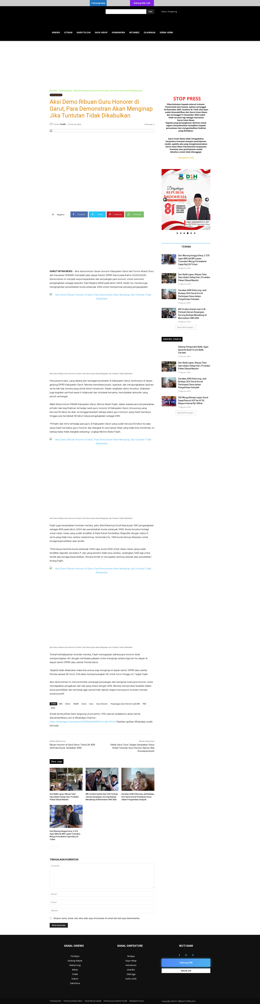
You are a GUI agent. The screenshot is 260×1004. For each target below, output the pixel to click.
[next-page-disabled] (56, 847)
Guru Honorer (102, 704)
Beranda (53, 90)
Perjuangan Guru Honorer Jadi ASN (125, 704)
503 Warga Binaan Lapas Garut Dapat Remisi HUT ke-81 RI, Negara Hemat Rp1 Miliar (193, 400)
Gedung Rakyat (65, 90)
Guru (91, 704)
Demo (67, 704)
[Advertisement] (130, 63)
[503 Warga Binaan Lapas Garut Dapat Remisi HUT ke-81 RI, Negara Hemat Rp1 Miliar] (169, 401)
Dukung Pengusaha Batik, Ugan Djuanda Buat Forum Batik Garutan (193, 350)
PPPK (53, 708)
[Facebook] (179, 955)
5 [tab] (191, 233)
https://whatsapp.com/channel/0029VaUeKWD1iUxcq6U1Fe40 (82, 721)
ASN (60, 704)
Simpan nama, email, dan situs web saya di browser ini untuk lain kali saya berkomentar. (96, 918)
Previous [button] (165, 200)
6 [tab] (194, 233)
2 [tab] (181, 233)
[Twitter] (192, 955)
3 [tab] (184, 233)
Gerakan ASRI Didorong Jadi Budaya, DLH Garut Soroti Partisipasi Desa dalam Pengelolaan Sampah (137, 797)
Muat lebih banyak (185, 327)
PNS (144, 704)
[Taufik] (52, 124)
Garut (84, 704)
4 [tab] (188, 233)
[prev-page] (51, 847)
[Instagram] (186, 955)
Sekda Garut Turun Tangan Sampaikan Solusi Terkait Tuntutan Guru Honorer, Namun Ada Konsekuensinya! (132, 747)
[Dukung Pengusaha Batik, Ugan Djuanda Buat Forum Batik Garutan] (169, 350)
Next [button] (207, 200)
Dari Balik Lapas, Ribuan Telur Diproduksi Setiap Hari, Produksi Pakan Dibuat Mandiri (64, 797)
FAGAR (76, 704)
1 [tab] (177, 233)
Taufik (63, 124)
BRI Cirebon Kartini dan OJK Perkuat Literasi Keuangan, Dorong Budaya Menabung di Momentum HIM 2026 (102, 797)
